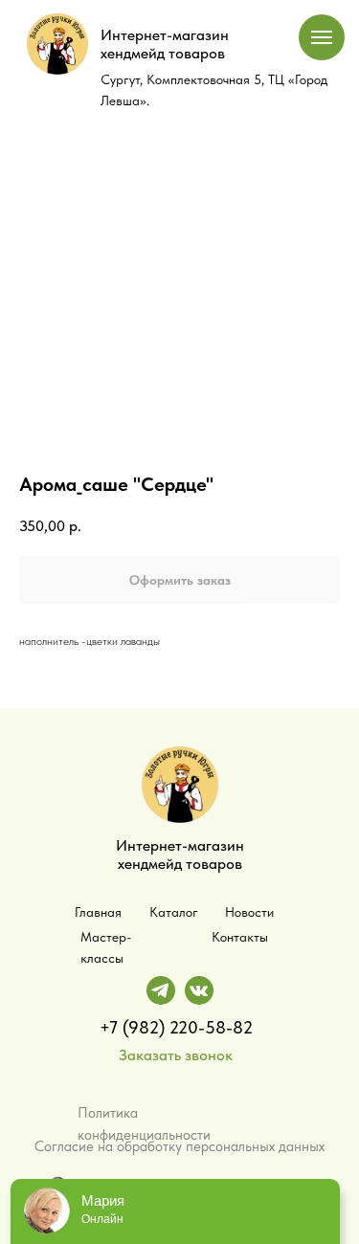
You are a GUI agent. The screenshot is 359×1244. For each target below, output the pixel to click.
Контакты (240, 936)
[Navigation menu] (321, 37)
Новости (249, 912)
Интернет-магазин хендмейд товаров (165, 44)
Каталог (173, 912)
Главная (98, 912)
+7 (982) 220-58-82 (176, 1027)
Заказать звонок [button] (176, 1055)
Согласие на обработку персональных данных (179, 1146)
